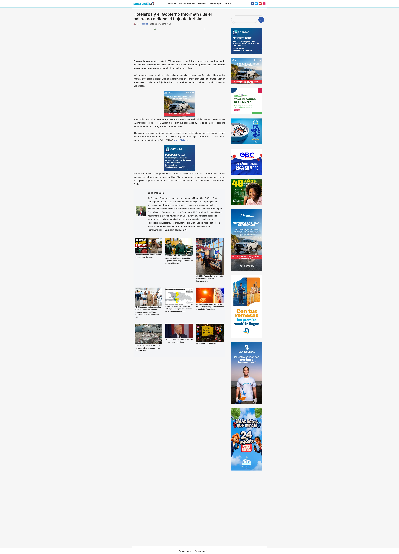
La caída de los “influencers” (207, 343)
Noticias (172, 3)
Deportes (202, 3)
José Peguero (142, 24)
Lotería (227, 3)
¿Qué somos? (200, 551)
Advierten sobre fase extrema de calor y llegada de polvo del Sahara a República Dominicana (210, 306)
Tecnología (215, 3)
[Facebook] (252, 3)
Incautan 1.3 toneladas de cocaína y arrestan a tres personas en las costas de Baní (148, 348)
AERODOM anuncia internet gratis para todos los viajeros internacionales (209, 278)
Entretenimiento (187, 3)
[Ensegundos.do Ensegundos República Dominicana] (144, 3)
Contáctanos (185, 551)
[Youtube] (260, 3)
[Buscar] (261, 20)
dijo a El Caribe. (181, 140)
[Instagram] (264, 3)
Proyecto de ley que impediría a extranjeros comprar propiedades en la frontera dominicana (178, 309)
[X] (256, 3)
